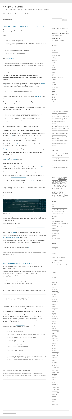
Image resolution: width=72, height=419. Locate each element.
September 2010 (55, 372)
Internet (23, 373)
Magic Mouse (38, 96)
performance (55, 191)
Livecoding (54, 70)
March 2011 (54, 362)
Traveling (54, 99)
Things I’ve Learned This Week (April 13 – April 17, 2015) (23, 26)
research (54, 192)
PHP (53, 81)
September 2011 (55, 355)
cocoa (32, 251)
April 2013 (54, 335)
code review (62, 179)
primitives (39, 252)
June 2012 (54, 347)
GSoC (53, 65)
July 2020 (54, 284)
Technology (54, 94)
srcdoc (44, 252)
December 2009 (55, 387)
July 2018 (54, 294)
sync (4, 254)
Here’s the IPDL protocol (11, 159)
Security (53, 89)
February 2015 (55, 318)
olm (60, 189)
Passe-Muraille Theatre (57, 260)
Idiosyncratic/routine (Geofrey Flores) (60, 223)
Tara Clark (54, 235)
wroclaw (63, 196)
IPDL (12, 135)
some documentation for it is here (18, 177)
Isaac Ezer (54, 225)
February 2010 (55, 384)
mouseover (22, 375)
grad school (62, 185)
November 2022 (55, 281)
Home (4, 13)
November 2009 (55, 389)
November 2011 (55, 353)
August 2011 (54, 357)
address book (56, 177)
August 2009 (54, 394)
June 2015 (54, 311)
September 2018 (55, 292)
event (35, 251)
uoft (57, 196)
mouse (26, 252)
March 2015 (54, 316)
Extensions (54, 60)
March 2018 (54, 299)
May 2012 (54, 348)
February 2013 (55, 338)
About (9, 13)
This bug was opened (8, 149)
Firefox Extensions (56, 64)
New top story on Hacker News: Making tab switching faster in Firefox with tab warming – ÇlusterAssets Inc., (60, 126)
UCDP (53, 101)
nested (26, 375)
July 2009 (54, 396)
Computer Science (17, 373)
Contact (16, 13)
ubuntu (66, 195)
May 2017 (54, 306)
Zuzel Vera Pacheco (56, 238)
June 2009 (54, 397)
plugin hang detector (32, 252)
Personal (54, 79)
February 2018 (55, 301)
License (26, 13)
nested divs (30, 375)
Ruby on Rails (55, 87)
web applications (42, 375)
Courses (53, 57)
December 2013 (55, 330)
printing (65, 191)
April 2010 (54, 380)
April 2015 (54, 314)
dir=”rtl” (41, 166)
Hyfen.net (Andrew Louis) (57, 221)
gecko (59, 185)
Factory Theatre (55, 259)
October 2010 (55, 370)
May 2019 (54, 286)
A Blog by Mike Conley (13, 7)
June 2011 (54, 358)
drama (61, 181)
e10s (65, 181)
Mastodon (54, 228)
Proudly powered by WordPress (9, 413)
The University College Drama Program (60, 264)
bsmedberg (13, 232)
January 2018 (54, 303)
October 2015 (55, 308)
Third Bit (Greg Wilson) (56, 236)
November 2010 (55, 369)
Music (53, 74)
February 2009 (55, 404)
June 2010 (54, 377)
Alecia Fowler (54, 204)
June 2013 (54, 333)
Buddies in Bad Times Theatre (58, 257)
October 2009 (55, 391)
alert (61, 177)
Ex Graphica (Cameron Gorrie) (58, 220)
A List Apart (54, 272)
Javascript (27, 373)
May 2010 (54, 379)
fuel (43, 251)
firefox (55, 185)
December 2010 (55, 367)
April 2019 (54, 287)
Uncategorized (55, 103)
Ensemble (54, 58)
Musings (22, 251)
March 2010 (54, 382)
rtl (42, 252)
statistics (65, 193)
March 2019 (54, 289)
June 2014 (54, 325)
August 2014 (54, 321)
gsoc (66, 185)
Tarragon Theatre (55, 262)
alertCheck (54, 50)
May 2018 (54, 296)
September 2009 (55, 392)
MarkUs (53, 188)
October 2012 (55, 340)
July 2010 (54, 375)
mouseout (17, 375)
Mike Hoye (16, 217)
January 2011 (54, 365)
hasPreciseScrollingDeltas (8, 252)
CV (21, 13)
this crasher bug (20, 143)
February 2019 (55, 291)
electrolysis (58, 182)
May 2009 (54, 399)
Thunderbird (54, 97)
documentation (10, 58)
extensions (63, 183)
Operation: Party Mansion (57, 77)
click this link (31, 180)
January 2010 (54, 386)
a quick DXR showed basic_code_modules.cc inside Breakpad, (31, 227)
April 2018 (54, 297)
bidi (30, 251)
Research (54, 84)
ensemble (63, 182)
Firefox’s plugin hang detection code (11, 237)
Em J (53, 218)
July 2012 (54, 345)
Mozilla (18, 251)
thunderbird (60, 195)
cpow (58, 181)
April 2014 (54, 328)
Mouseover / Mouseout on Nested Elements (19, 263)
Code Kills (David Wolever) (57, 213)
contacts (54, 181)
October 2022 (55, 282)
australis (53, 178)
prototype (36, 375)
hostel (53, 186)
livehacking (63, 187)
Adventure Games (56, 48)
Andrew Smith (55, 206)
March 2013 (54, 336)
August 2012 (54, 343)
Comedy (53, 53)
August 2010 (54, 374)
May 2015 (54, 313)
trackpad (7, 254)
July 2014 (54, 323)
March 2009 (54, 402)
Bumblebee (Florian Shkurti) (58, 209)
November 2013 (55, 331)
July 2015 (54, 309)
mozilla (58, 188)
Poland (53, 82)
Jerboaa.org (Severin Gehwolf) (58, 226)
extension (59, 183)
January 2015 (54, 319)
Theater (53, 96)
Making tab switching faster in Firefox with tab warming (59, 121)
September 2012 (55, 341)
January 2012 (54, 350)
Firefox (14, 251)
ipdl (15, 252)
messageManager (20, 252)
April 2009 (54, 401)
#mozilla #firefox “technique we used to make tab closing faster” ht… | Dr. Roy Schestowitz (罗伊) (60, 118)
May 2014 (54, 326)
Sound (53, 91)
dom (36, 373)
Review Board (55, 86)
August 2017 (54, 304)
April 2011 (54, 360)
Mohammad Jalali (55, 230)
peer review (63, 189)
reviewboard (61, 192)
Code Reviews (55, 52)
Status (53, 92)
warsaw (59, 196)
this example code (20, 325)
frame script (39, 251)
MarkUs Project (55, 247)
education (54, 182)
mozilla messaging (55, 189)
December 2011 (55, 352)
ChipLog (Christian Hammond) (58, 211)
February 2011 (55, 364)
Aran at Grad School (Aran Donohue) (59, 208)
